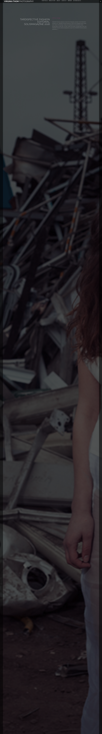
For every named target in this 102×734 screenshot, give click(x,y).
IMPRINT (70, 0)
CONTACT (64, 0)
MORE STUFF (52, 0)
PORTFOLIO (45, 0)
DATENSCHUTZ (77, 0)
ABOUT (58, 0)
